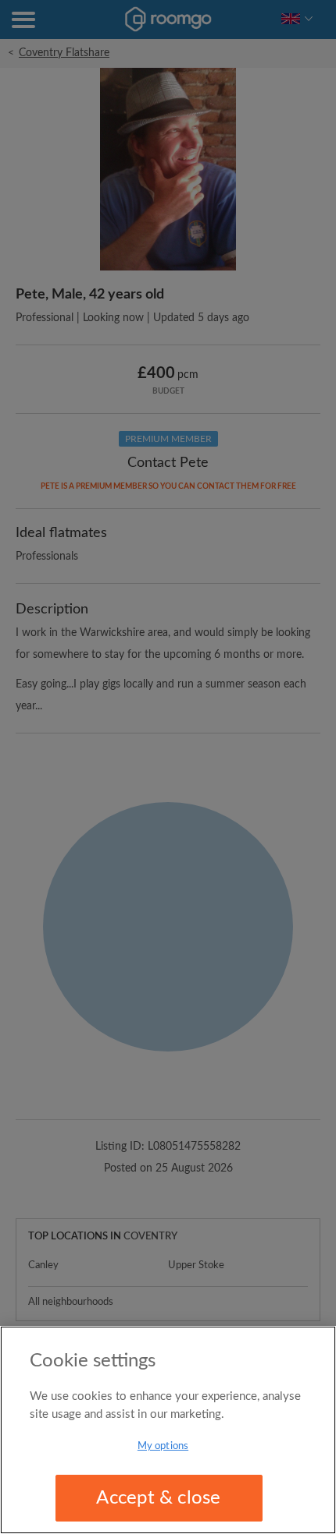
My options (163, 1446)
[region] (168, 1430)
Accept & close (158, 1498)
